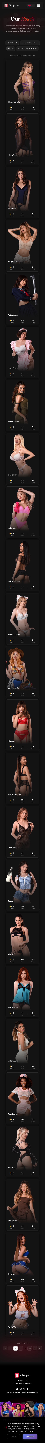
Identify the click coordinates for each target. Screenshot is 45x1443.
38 (30, 1348)
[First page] (5, 1348)
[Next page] (35, 1348)
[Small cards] (12, 48)
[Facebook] (28, 1389)
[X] (24, 1389)
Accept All (30, 1436)
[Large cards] (8, 48)
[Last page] (40, 1348)
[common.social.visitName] (17, 1413)
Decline (13, 1436)
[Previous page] (10, 1348)
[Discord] (17, 1389)
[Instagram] (21, 1389)
